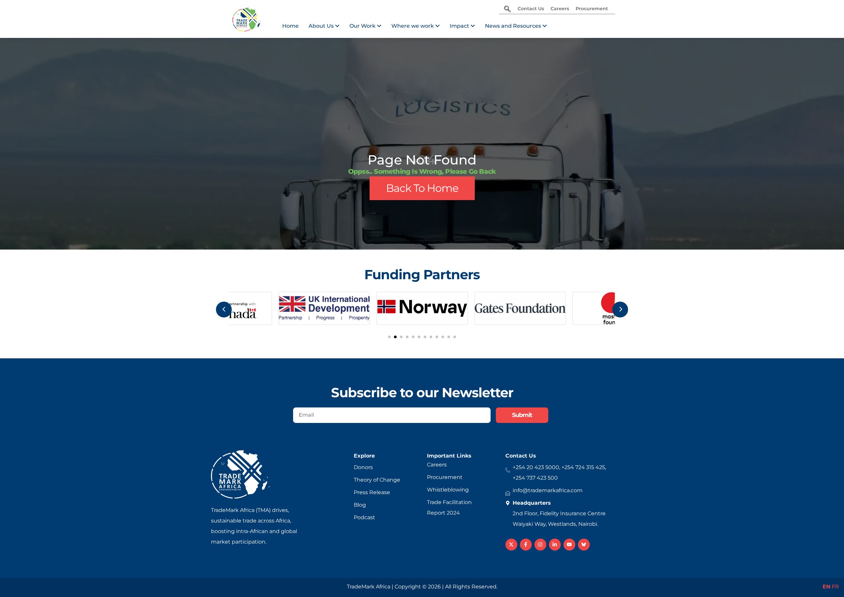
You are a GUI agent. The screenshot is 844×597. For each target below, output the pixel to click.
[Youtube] (569, 545)
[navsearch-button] (507, 9)
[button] (389, 337)
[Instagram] (540, 545)
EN (826, 586)
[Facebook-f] (526, 545)
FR (835, 586)
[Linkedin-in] (555, 545)
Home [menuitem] (290, 26)
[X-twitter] (511, 545)
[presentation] (224, 309)
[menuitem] (324, 26)
